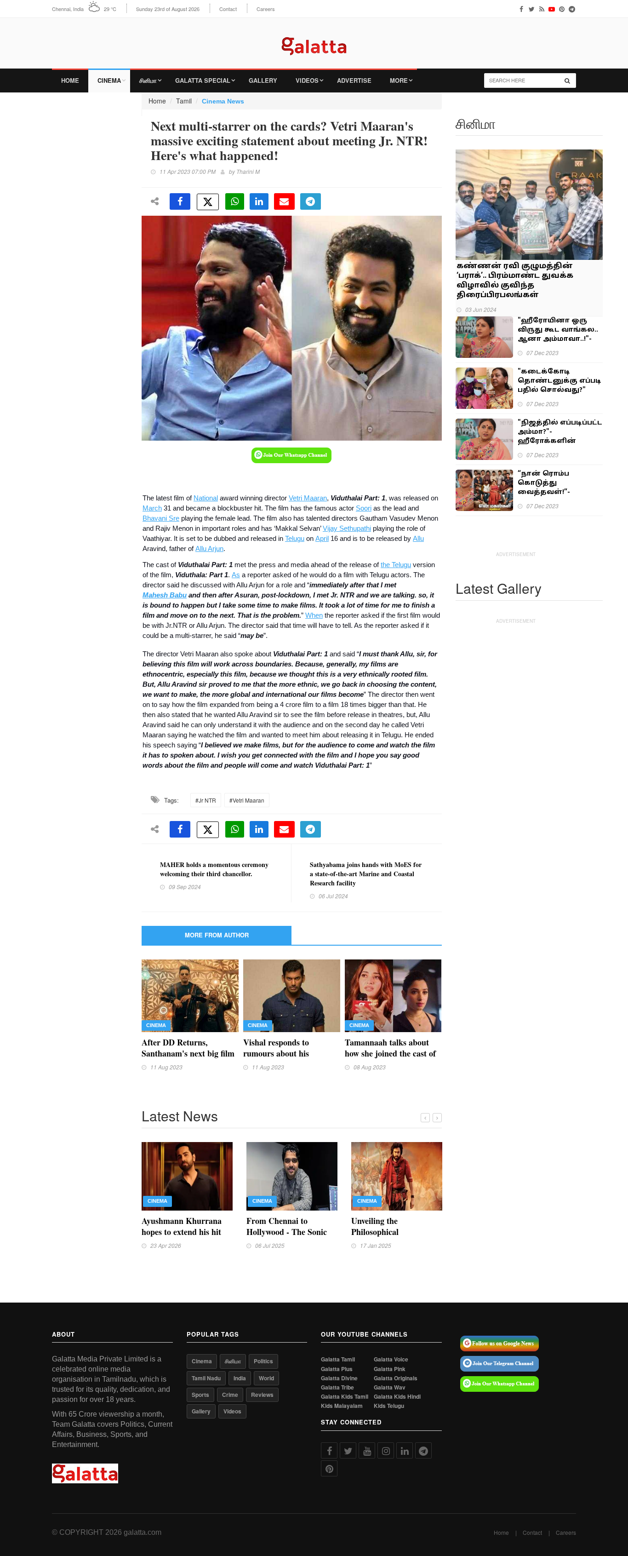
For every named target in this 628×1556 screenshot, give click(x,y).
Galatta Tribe (337, 1387)
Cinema (109, 80)
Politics (263, 1361)
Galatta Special (202, 80)
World (266, 1378)
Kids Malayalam (342, 1406)
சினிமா (148, 80)
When (314, 615)
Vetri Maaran (308, 498)
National (206, 498)
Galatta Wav (389, 1387)
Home (70, 80)
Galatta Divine (339, 1378)
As (236, 575)
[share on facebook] (180, 201)
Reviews (262, 1394)
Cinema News (223, 101)
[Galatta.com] (314, 39)
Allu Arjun (209, 548)
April (322, 538)
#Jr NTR (205, 800)
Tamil (184, 100)
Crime (230, 1394)
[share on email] (284, 201)
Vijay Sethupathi (347, 528)
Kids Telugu (389, 1406)
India (240, 1378)
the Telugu (396, 564)
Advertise (354, 80)
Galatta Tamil (338, 1359)
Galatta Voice (391, 1359)
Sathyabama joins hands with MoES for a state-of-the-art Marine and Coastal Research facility (366, 874)
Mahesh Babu (165, 595)
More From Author (217, 934)
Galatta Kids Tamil (344, 1397)
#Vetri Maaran (246, 800)
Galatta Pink (389, 1369)
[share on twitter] (208, 202)
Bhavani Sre (161, 518)
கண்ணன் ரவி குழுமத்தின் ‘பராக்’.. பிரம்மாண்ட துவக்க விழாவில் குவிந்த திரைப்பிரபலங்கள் (515, 281)
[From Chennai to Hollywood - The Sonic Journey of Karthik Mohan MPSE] (291, 1175)
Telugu (294, 538)
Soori (363, 508)
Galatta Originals (395, 1378)
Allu (418, 538)
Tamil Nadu (206, 1378)
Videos (307, 80)
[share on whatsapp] (234, 201)
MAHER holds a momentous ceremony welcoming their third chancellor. (214, 869)
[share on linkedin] (259, 201)
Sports (200, 1394)
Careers (266, 9)
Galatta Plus (337, 1369)
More (399, 80)
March (152, 508)
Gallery (263, 80)
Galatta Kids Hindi (397, 1397)
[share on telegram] (310, 201)
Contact (228, 9)
